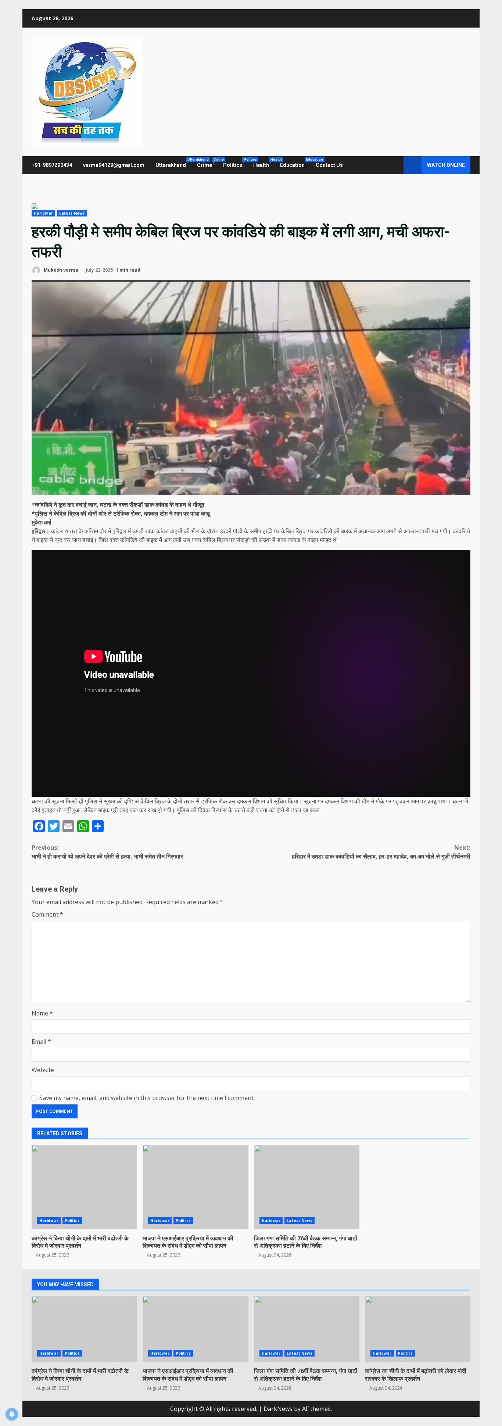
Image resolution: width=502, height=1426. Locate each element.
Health (264, 163)
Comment (47, 914)
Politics (235, 163)
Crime (207, 163)
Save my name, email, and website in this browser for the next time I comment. (147, 1098)
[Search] (394, 165)
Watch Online (446, 165)
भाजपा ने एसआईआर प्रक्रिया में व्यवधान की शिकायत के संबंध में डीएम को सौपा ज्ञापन (195, 1187)
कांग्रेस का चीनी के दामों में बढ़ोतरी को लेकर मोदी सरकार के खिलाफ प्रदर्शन (417, 1329)
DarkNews (278, 1409)
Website (43, 1070)
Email (41, 1042)
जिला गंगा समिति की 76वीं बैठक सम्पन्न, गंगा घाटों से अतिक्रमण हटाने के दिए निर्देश (306, 1187)
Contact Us (329, 165)
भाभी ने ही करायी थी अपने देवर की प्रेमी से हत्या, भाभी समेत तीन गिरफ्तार (107, 851)
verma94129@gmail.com (113, 165)
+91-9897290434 (52, 165)
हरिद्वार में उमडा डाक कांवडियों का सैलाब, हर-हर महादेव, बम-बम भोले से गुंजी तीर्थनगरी (381, 851)
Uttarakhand (173, 163)
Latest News (72, 213)
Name (42, 1013)
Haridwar (43, 213)
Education (295, 163)
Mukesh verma (60, 270)
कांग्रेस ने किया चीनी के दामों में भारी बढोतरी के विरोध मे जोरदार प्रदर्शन (84, 1187)
